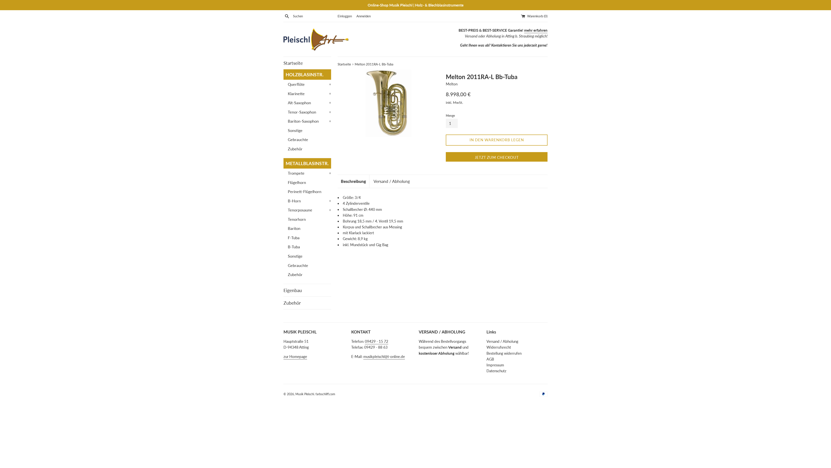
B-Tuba (294, 246)
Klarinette (309, 93)
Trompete (309, 173)
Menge (450, 115)
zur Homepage (295, 356)
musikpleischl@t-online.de (384, 356)
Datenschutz (496, 371)
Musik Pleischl (304, 394)
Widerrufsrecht (498, 347)
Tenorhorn (297, 219)
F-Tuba (294, 237)
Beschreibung (353, 181)
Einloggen (345, 16)
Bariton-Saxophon (309, 121)
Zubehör (295, 148)
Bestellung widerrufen (504, 353)
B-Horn (309, 200)
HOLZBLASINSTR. (305, 74)
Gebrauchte (298, 139)
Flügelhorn (297, 182)
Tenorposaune (309, 210)
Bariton (294, 228)
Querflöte (309, 84)
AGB (490, 359)
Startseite (293, 63)
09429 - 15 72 (376, 341)
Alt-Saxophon (309, 102)
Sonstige (295, 130)
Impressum (495, 365)
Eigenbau (292, 290)
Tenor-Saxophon (309, 112)
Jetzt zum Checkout (497, 157)
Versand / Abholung (392, 181)
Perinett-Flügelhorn (304, 191)
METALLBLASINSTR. (307, 163)
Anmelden (363, 16)
